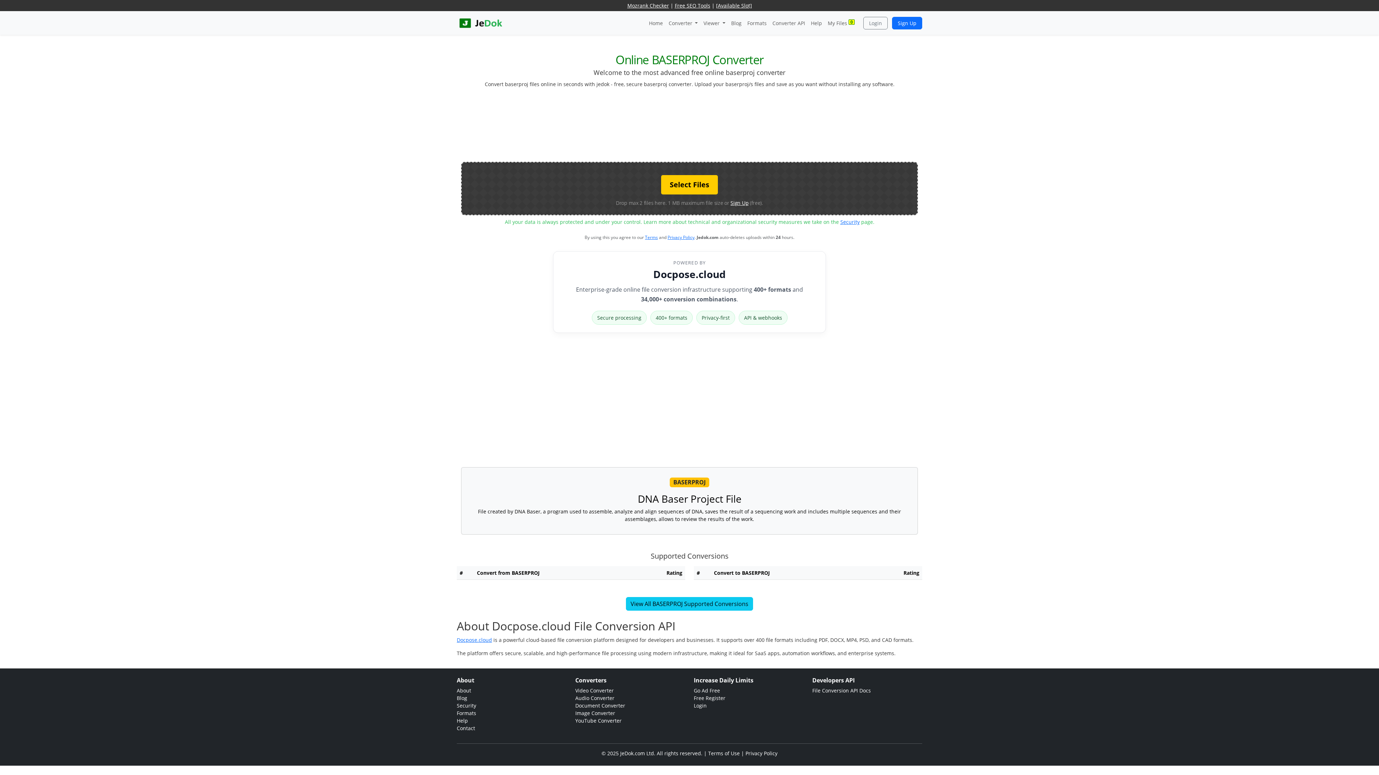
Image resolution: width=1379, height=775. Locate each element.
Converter (681, 23)
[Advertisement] (689, 128)
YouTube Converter (598, 720)
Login (875, 23)
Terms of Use (724, 753)
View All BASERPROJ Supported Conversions (689, 604)
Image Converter (595, 713)
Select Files (689, 184)
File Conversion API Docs (841, 690)
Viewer (712, 23)
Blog (736, 23)
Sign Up (907, 23)
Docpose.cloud (689, 274)
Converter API (788, 23)
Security (850, 222)
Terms (651, 237)
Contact (466, 728)
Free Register (709, 698)
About (464, 690)
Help (816, 23)
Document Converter (600, 705)
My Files (840, 23)
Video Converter (594, 690)
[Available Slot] (734, 5)
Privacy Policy (681, 237)
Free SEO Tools (692, 5)
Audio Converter (594, 698)
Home (656, 23)
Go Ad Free (707, 690)
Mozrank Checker (648, 5)
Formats (757, 23)
